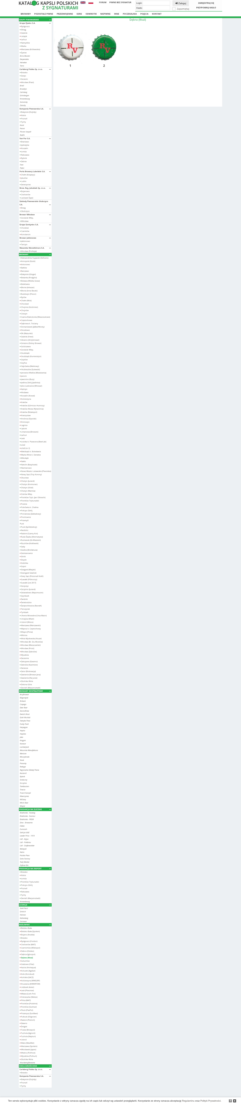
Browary (26, 13)
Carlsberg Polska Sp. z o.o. (31, 69)
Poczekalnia (130, 13)
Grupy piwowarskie (29, 19)
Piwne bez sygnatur (120, 2)
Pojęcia (144, 13)
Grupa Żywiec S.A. (27, 23)
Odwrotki (91, 13)
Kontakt (156, 13)
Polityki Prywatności (210, 1100)
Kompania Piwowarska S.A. (32, 108)
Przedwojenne (65, 13)
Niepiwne (105, 13)
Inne (116, 13)
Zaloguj (182, 3)
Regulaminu (188, 1100)
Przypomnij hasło (206, 7)
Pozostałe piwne (43, 13)
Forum (102, 2)
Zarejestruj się (206, 3)
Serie (79, 13)
